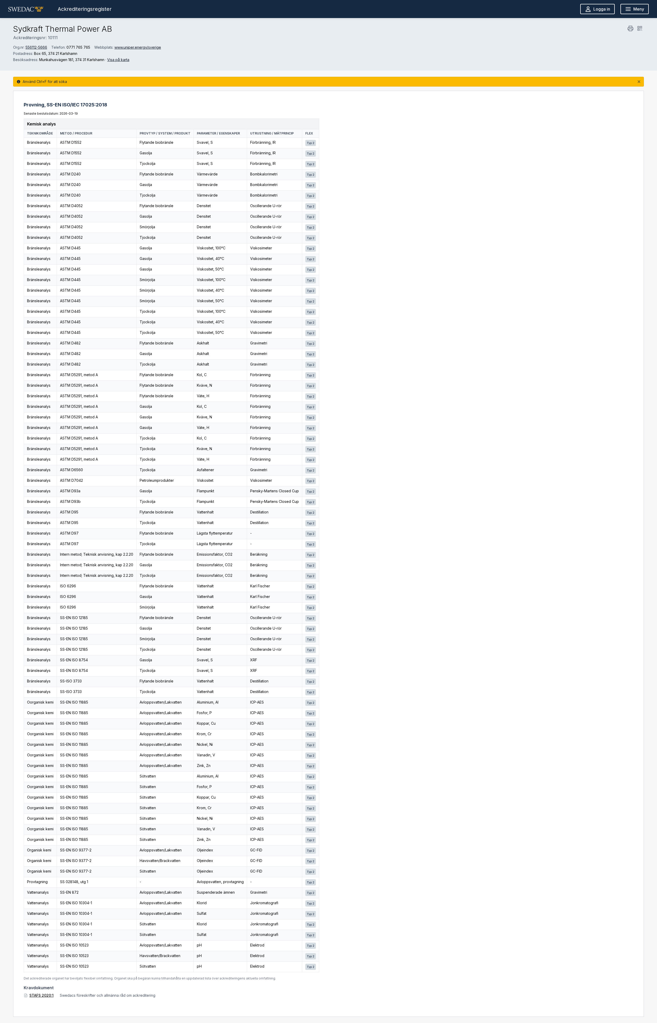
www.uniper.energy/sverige (137, 47)
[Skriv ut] (630, 28)
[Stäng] (639, 81)
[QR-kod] (640, 28)
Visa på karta (118, 59)
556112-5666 (36, 47)
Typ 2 (310, 143)
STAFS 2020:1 (41, 995)
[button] (25, 9)
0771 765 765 (78, 47)
